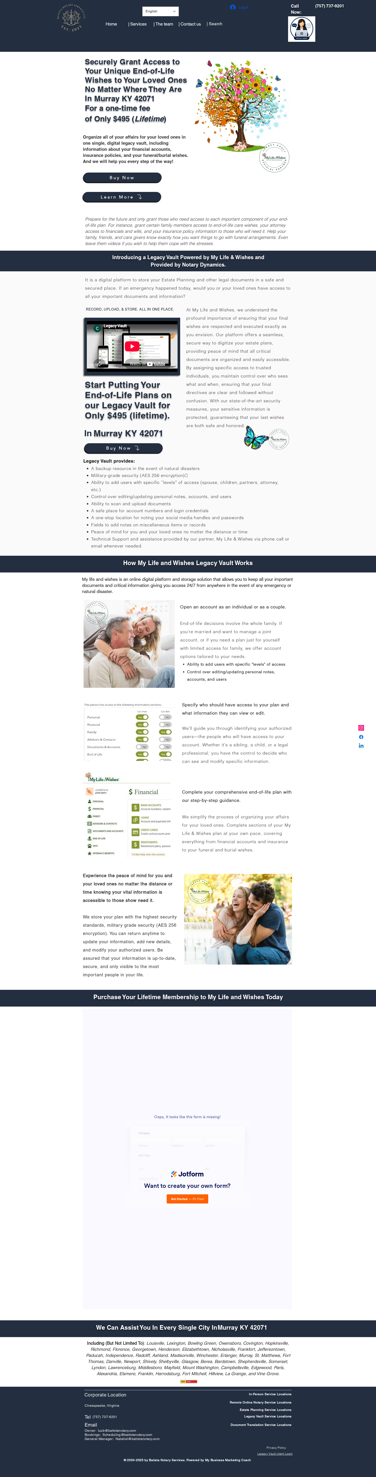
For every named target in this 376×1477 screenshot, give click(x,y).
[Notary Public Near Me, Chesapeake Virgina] (361, 728)
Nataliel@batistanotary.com (137, 1439)
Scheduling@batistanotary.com (127, 1435)
